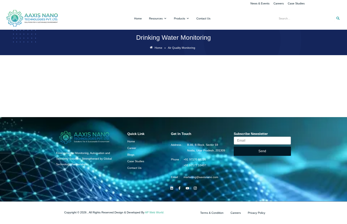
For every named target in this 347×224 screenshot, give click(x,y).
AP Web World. (154, 212)
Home (138, 18)
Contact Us (203, 18)
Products (179, 18)
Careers (279, 3)
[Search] (338, 18)
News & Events (259, 3)
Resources (156, 18)
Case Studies (296, 3)
